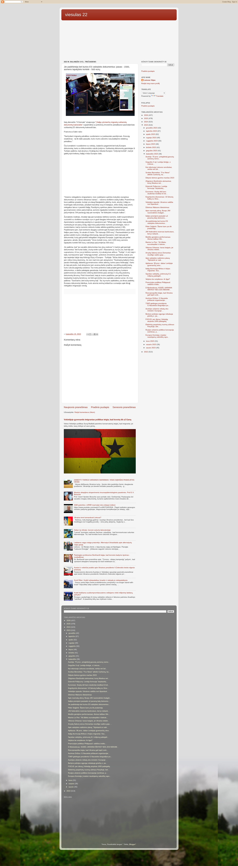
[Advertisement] (119, 41)
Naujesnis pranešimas (76, 407)
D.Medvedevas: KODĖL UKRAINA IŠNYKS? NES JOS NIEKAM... (159, 289)
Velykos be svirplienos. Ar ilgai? (158, 279)
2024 (146, 122)
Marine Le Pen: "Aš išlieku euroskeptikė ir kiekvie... (156, 243)
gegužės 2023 (152, 151)
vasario (72, 784)
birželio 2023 (151, 147)
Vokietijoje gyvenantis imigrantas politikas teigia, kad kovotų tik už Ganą (97, 420)
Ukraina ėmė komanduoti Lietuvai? (87, 517)
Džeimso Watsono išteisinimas (157, 207)
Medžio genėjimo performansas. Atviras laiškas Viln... (158, 238)
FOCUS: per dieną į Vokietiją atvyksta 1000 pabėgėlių (157, 320)
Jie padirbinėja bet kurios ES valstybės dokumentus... (157, 222)
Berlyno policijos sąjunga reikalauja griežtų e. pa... (87, 763)
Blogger (132, 844)
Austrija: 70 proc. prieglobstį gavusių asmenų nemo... (160, 158)
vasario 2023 (151, 344)
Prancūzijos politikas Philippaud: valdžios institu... (158, 283)
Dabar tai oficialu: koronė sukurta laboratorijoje (92, 530)
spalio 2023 (151, 134)
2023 (146, 125)
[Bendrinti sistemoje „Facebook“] (94, 334)
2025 (146, 118)
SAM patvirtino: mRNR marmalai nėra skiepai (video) (94, 505)
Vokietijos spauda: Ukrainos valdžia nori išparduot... (159, 203)
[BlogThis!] (90, 334)
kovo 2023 (150, 341)
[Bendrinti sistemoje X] (92, 334)
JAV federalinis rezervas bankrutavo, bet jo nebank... (88, 711)
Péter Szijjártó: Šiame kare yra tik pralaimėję (85, 708)
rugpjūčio (72, 646)
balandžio (73, 659)
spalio (71, 640)
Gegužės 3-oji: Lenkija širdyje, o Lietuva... (84, 665)
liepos (71, 649)
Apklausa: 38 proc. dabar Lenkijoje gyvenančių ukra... (159, 264)
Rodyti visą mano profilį (150, 83)
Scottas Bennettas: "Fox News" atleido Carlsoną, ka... (158, 174)
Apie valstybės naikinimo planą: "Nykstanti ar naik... (158, 259)
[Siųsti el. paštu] (87, 334)
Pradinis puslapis (100, 407)
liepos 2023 (151, 144)
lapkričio (72, 636)
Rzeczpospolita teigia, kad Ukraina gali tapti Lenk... (159, 294)
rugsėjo (72, 643)
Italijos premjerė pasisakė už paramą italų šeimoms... (157, 217)
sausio (71, 787)
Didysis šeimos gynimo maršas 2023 (160, 178)
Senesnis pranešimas (124, 407)
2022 (146, 352)
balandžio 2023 (152, 154)
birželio (72, 653)
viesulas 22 (76, 14)
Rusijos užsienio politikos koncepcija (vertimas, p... (88, 773)
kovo (71, 780)
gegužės (72, 656)
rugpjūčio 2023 (152, 141)
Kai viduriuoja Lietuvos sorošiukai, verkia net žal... (159, 168)
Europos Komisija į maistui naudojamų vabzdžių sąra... (157, 336)
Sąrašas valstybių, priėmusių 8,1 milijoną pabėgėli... (158, 275)
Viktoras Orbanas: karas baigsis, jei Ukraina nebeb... (159, 248)
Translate (159, 96)
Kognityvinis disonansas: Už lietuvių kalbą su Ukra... (159, 198)
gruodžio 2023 (152, 128)
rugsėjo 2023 (151, 138)
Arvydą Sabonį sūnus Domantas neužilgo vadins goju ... (158, 254)
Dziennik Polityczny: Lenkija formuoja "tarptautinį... (156, 187)
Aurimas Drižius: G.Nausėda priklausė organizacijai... (157, 299)
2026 (146, 115)
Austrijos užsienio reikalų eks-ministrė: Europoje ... (157, 310)
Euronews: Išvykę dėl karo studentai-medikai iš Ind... (156, 193)
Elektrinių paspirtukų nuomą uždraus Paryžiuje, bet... (88, 770)
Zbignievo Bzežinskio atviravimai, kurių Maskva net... (158, 182)
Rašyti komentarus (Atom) (84, 412)
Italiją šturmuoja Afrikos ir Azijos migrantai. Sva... (158, 270)
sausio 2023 (151, 348)
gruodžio (72, 633)
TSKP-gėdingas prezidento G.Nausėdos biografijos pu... (158, 304)
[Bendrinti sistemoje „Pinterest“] (97, 334)
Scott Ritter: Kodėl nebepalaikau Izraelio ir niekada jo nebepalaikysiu (101, 580)
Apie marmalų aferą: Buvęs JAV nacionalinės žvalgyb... (158, 212)
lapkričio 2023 (151, 131)
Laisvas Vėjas (149, 80)
